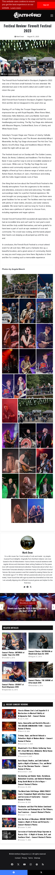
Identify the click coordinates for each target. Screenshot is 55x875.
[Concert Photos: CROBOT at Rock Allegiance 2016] (14, 672)
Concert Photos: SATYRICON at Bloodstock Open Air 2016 (40, 652)
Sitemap (37, 858)
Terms (30, 858)
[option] (27, 607)
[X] (30, 586)
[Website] (24, 586)
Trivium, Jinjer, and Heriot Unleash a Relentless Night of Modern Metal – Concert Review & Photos (35, 738)
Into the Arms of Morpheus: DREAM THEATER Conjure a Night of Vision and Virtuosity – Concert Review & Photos (35, 822)
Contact (18, 858)
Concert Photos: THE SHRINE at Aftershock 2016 (41, 681)
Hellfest (27, 603)
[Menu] (52, 16)
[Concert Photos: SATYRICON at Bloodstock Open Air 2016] (41, 641)
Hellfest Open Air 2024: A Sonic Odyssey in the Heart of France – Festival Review (27, 609)
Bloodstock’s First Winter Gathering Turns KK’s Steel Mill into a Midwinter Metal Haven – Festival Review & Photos (35, 751)
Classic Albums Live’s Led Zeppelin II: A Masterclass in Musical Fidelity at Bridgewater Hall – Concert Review (33, 713)
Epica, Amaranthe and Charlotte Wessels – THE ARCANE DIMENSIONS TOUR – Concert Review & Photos (34, 726)
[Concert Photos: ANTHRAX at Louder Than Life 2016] (14, 641)
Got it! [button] (46, 5)
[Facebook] (27, 586)
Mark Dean (20, 36)
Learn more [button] (15, 8)
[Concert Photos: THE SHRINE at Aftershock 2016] (41, 670)
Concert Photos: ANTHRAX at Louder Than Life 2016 (13, 653)
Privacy (24, 858)
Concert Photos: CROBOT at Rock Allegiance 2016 (13, 685)
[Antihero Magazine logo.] (27, 16)
